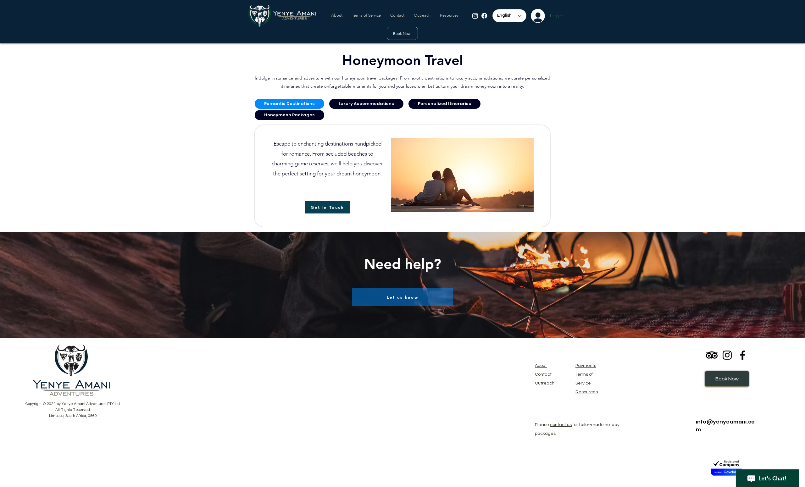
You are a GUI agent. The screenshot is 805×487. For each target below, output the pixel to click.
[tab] (289, 103)
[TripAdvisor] (712, 355)
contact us (561, 425)
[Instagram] (475, 15)
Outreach (544, 383)
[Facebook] (484, 15)
